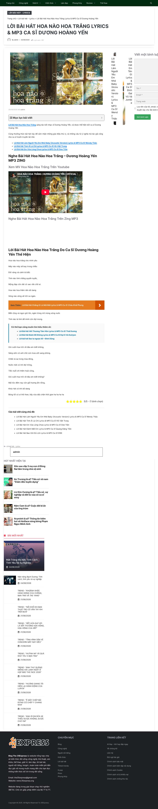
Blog (60, 744)
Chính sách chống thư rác (117, 779)
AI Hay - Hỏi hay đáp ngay (117, 744)
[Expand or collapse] (101, 118)
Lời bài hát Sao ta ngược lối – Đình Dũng (36, 338)
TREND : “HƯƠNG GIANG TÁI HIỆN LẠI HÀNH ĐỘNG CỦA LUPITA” (30, 686)
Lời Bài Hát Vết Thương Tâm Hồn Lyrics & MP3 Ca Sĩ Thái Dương (48, 331)
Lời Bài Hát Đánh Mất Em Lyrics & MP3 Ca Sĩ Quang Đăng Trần (43, 429)
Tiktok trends (63, 766)
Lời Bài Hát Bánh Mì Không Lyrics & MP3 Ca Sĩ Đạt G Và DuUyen (47, 335)
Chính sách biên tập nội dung (119, 766)
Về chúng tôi (112, 748)
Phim (60, 773)
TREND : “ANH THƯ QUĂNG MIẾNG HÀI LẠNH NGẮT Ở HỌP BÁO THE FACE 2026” (30, 669)
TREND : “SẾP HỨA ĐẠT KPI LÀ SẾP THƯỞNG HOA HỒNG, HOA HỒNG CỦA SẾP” (31, 625)
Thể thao (103, 3)
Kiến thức (49, 3)
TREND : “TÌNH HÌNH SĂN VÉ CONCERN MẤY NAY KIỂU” (30, 640)
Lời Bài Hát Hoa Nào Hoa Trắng (22, 125)
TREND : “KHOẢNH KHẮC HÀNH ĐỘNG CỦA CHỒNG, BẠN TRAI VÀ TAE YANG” (30, 593)
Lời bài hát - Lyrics (19, 13)
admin (16, 40)
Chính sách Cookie (114, 770)
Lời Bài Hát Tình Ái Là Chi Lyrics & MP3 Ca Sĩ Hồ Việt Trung (40, 146)
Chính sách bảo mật (115, 761)
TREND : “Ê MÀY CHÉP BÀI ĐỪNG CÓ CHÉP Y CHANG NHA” (30, 702)
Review (90, 3)
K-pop (60, 770)
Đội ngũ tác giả (113, 757)
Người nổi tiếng (64, 753)
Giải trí (35, 3)
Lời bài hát (62, 761)
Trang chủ (10, 3)
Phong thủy (77, 3)
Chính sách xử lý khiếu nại (117, 774)
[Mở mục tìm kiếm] (151, 3)
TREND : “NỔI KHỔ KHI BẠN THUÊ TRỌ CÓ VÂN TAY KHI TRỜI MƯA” (30, 609)
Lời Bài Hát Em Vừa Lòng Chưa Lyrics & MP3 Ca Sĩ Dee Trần (40, 149)
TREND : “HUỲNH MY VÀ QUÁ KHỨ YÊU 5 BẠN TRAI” (31, 654)
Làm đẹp (64, 3)
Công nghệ (23, 3)
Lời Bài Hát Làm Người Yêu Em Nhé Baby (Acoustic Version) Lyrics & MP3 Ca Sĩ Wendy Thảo (55, 143)
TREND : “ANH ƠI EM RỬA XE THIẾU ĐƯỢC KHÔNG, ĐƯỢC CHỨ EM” (31, 718)
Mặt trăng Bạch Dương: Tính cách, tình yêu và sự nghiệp (30, 578)
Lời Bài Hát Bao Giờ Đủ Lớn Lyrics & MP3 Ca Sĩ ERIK (39, 433)
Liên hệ (110, 753)
